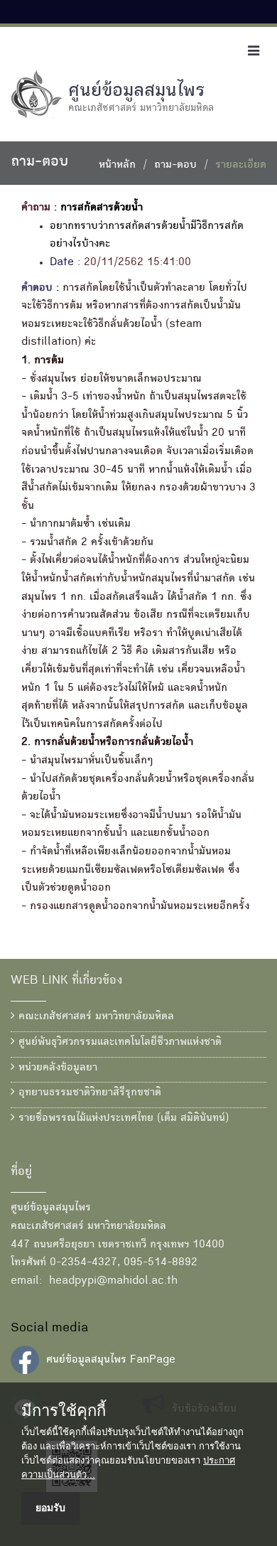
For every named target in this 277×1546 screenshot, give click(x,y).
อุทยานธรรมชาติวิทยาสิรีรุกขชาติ (88, 1093)
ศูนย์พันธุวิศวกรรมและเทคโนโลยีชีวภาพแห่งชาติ (118, 1042)
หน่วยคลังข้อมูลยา (56, 1068)
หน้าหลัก (117, 165)
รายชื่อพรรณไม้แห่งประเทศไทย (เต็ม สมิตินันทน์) (122, 1118)
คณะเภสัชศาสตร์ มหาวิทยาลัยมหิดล (94, 1017)
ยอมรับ (50, 1507)
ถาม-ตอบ (175, 165)
